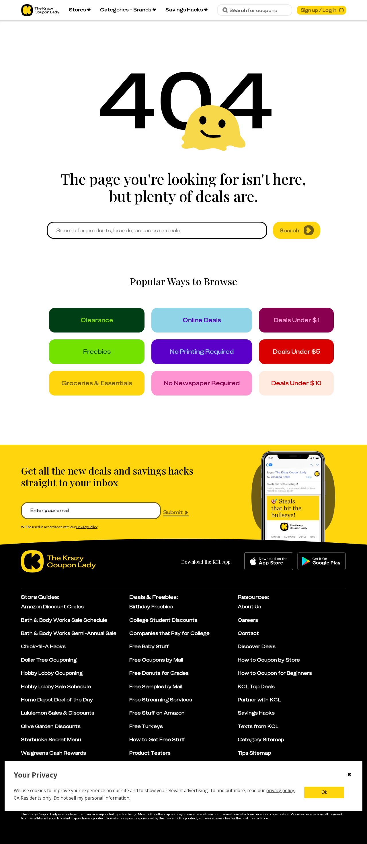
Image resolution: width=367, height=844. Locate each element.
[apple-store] (268, 561)
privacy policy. (280, 790)
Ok (324, 792)
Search (289, 230)
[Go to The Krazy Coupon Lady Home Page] (40, 10)
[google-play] (321, 561)
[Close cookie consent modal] (349, 775)
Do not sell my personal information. (92, 798)
